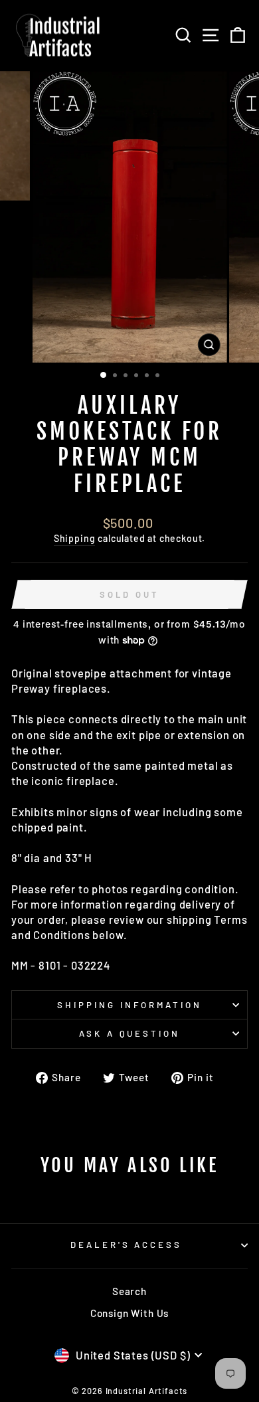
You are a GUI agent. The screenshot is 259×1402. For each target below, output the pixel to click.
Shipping (75, 538)
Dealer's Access (126, 1244)
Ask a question (130, 1033)
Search (129, 1291)
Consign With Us (129, 1313)
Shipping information (129, 1005)
